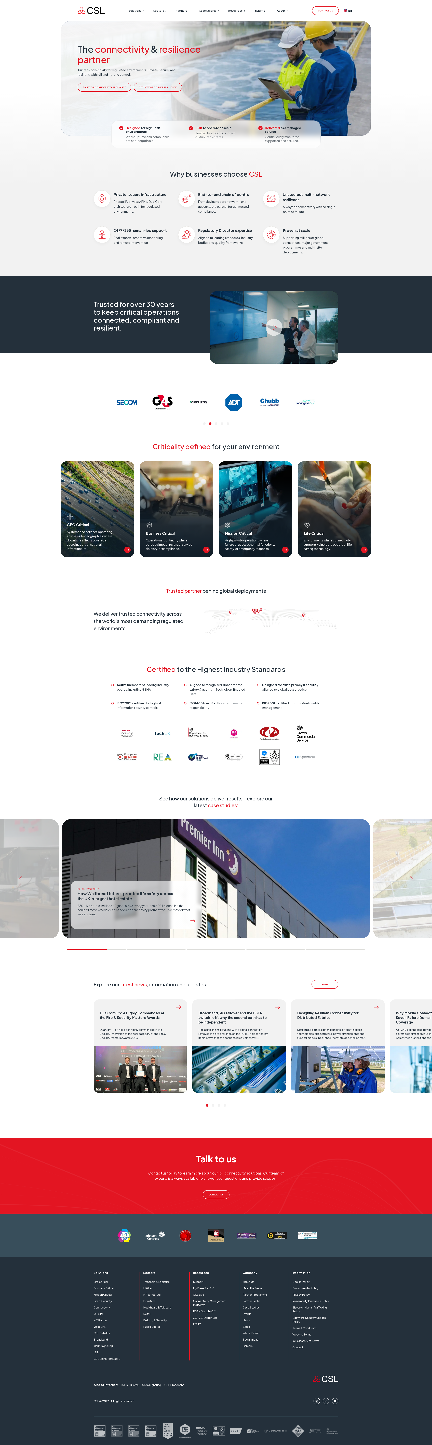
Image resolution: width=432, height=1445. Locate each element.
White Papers (251, 1333)
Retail (147, 1314)
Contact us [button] (325, 10)
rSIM (96, 1352)
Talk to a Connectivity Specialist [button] (104, 87)
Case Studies (251, 1307)
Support (198, 1282)
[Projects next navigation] (412, 879)
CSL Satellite (102, 1333)
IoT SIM (98, 1314)
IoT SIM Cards (130, 1385)
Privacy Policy (301, 1294)
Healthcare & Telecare (157, 1307)
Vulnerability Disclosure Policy (310, 1301)
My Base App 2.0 (203, 1288)
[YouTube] (335, 1401)
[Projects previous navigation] (20, 879)
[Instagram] (317, 1401)
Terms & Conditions (304, 1328)
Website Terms (301, 1334)
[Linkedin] (326, 1401)
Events (247, 1314)
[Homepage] (91, 10)
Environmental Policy (305, 1288)
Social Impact (251, 1339)
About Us (248, 1282)
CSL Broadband (174, 1385)
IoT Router (100, 1320)
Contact (297, 1347)
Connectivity (102, 1307)
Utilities (148, 1288)
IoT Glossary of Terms (305, 1341)
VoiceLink (99, 1326)
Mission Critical (103, 1294)
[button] (204, 423)
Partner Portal (251, 1301)
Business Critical (104, 1288)
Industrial (149, 1301)
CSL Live (198, 1294)
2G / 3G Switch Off (205, 1317)
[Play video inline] (274, 327)
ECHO (197, 1324)
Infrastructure (152, 1294)
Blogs (246, 1326)
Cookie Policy (300, 1282)
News (246, 1320)
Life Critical (101, 1282)
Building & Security (155, 1320)
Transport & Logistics (156, 1282)
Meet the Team (252, 1288)
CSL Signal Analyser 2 (107, 1358)
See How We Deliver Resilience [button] (158, 87)
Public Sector (151, 1326)
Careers (248, 1346)
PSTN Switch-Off (204, 1311)
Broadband (101, 1339)
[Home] (325, 1381)
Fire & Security (103, 1301)
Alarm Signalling (103, 1346)
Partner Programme (255, 1294)
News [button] (325, 984)
